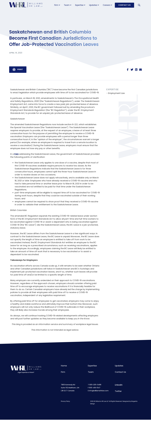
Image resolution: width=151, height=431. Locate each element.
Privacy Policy (65, 401)
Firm (56, 5)
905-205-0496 (95, 384)
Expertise (79, 5)
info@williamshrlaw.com (99, 390)
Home (64, 365)
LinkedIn (118, 384)
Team (67, 5)
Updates (93, 5)
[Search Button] (139, 5)
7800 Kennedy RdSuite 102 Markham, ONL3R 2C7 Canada (70, 387)
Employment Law (116, 93)
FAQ (16, 154)
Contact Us (120, 372)
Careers (106, 5)
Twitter (118, 391)
